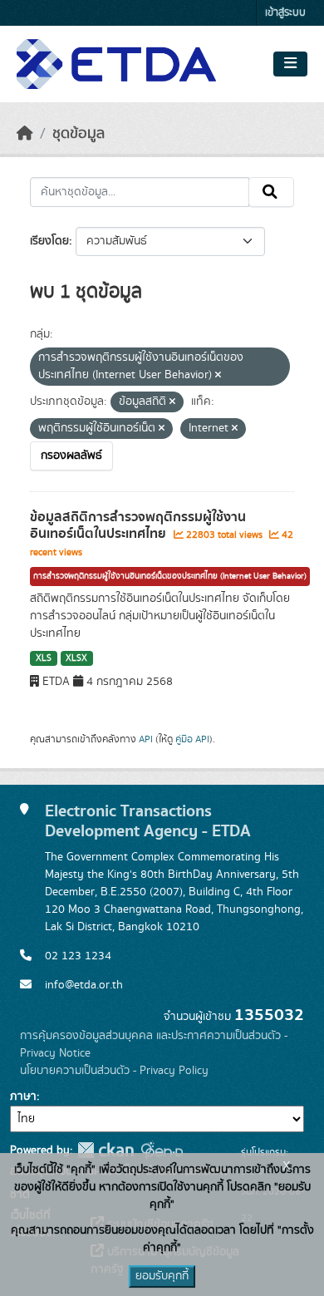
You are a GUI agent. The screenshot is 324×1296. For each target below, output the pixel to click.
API (146, 739)
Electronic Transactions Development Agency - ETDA (148, 821)
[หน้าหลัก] (25, 134)
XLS (44, 658)
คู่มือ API (192, 739)
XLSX (76, 658)
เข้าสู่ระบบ (285, 13)
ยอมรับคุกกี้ (162, 1276)
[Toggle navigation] (290, 64)
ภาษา (23, 1096)
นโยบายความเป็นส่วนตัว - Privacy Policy (114, 1070)
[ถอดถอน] (218, 375)
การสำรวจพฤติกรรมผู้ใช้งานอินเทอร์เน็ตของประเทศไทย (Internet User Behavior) (170, 576)
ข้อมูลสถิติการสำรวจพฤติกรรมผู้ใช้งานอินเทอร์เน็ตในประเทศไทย (138, 525)
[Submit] (271, 192)
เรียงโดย (49, 241)
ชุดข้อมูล (78, 134)
